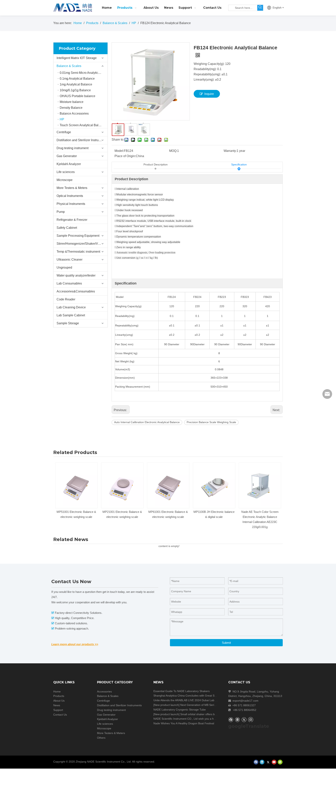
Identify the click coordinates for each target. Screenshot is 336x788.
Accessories (104, 691)
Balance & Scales (69, 66)
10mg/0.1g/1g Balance (75, 90)
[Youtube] (274, 762)
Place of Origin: (125, 156)
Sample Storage (68, 323)
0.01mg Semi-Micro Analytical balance (84, 72)
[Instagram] (250, 719)
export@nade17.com (245, 700)
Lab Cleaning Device (71, 307)
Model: (119, 150)
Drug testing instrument (72, 148)
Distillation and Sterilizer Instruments (82, 140)
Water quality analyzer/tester (76, 275)
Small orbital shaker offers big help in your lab (208, 714)
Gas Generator (67, 156)
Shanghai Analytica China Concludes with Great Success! (188, 695)
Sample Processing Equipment (78, 235)
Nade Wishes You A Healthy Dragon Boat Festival (183, 723)
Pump (61, 211)
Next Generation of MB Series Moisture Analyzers (210, 704)
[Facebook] (230, 719)
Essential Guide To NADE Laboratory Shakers (181, 691)
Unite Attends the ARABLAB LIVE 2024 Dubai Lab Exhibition (190, 700)
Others (101, 737)
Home (57, 691)
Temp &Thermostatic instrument (78, 251)
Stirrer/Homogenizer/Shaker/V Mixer (81, 243)
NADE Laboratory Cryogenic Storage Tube (179, 709)
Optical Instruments (70, 195)
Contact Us (60, 714)
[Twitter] (244, 719)
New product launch (166, 704)
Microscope (65, 180)
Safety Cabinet (67, 227)
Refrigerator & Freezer (72, 219)
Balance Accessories (74, 113)
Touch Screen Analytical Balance (82, 125)
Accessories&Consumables (76, 291)
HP (62, 119)
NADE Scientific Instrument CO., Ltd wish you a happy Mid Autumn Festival (199, 718)
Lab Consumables (69, 283)
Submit (226, 642)
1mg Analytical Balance (76, 84)
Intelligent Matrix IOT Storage (77, 58)
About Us (59, 700)
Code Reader (66, 299)
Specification (239, 164)
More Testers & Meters (72, 188)
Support (58, 709)
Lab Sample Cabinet (71, 315)
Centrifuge (64, 132)
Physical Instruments (71, 203)
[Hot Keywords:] (260, 8)
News (56, 705)
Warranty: (230, 150)
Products (58, 696)
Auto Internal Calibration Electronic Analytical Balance (147, 422)
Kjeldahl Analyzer (69, 164)
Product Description (156, 164)
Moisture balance (71, 102)
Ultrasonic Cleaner (69, 259)
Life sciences (66, 172)
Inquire (209, 94)
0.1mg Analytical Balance (77, 78)
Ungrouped (64, 267)
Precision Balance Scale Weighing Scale (211, 422)
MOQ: (173, 150)
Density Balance (71, 107)
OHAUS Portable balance (77, 96)
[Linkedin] (237, 719)
